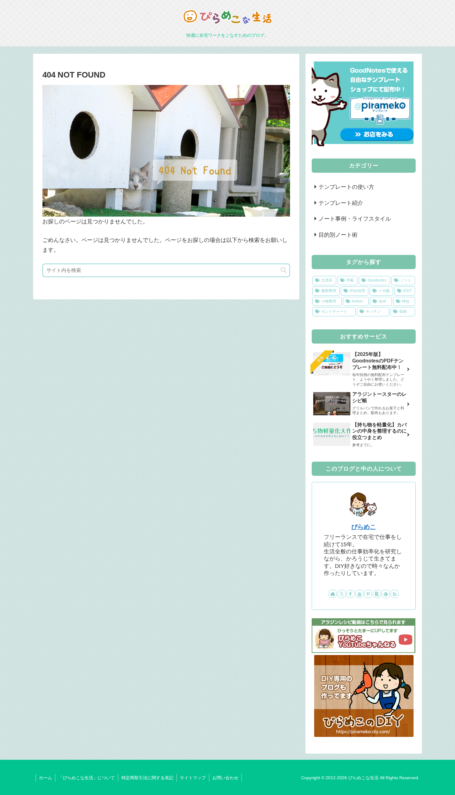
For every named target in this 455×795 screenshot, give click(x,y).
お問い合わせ (225, 777)
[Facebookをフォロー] (350, 594)
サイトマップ (193, 777)
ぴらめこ (363, 526)
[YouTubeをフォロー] (359, 594)
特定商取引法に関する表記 (147, 777)
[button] (283, 270)
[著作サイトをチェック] (333, 594)
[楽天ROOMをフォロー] (377, 594)
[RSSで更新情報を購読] (395, 594)
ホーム (45, 777)
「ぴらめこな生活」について (86, 777)
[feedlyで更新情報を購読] (386, 594)
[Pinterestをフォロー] (368, 594)
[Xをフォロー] (342, 594)
